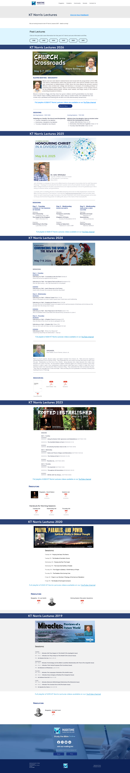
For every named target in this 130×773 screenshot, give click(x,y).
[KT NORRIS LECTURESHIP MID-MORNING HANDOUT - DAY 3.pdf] (66, 512)
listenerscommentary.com (73, 193)
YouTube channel (88, 232)
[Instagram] (62, 742)
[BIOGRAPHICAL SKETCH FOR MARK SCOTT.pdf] (53, 714)
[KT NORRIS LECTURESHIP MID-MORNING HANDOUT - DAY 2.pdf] (51, 512)
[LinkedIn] (69, 742)
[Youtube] (66, 742)
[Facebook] (58, 742)
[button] (69, 3)
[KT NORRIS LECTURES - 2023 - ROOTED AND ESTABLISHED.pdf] (47, 495)
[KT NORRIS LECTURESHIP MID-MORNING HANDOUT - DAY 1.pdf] (36, 512)
